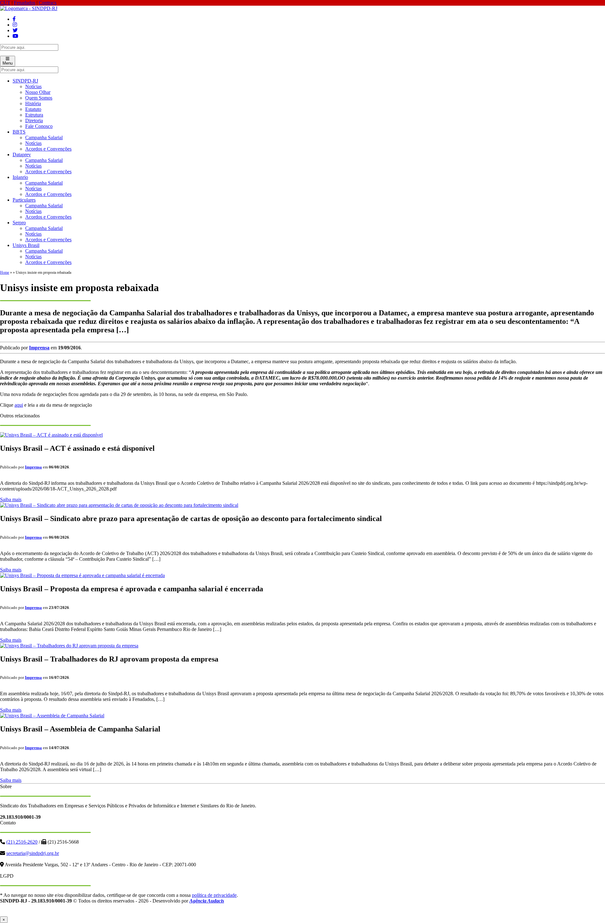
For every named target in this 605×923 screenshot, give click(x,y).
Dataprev (22, 154)
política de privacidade (214, 895)
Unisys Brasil (26, 245)
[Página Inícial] (28, 8)
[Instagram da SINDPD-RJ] (15, 24)
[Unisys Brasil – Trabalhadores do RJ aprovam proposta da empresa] (69, 645)
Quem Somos (38, 97)
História (33, 103)
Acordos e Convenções (48, 149)
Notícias (33, 86)
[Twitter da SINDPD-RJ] (15, 30)
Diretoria (34, 120)
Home (4, 272)
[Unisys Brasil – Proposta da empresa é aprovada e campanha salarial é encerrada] (82, 575)
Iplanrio (20, 177)
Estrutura (34, 115)
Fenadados (24, 2)
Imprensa (39, 347)
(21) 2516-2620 (21, 842)
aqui (18, 405)
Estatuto (33, 109)
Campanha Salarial (44, 137)
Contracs (47, 2)
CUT (5, 2)
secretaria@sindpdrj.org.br (32, 853)
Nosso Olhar (37, 92)
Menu (8, 63)
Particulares (24, 200)
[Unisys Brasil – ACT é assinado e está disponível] (51, 435)
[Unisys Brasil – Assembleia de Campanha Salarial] (52, 715)
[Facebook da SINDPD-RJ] (14, 19)
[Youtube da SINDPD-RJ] (15, 36)
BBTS (19, 132)
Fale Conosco (39, 126)
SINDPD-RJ (25, 80)
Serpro (19, 222)
